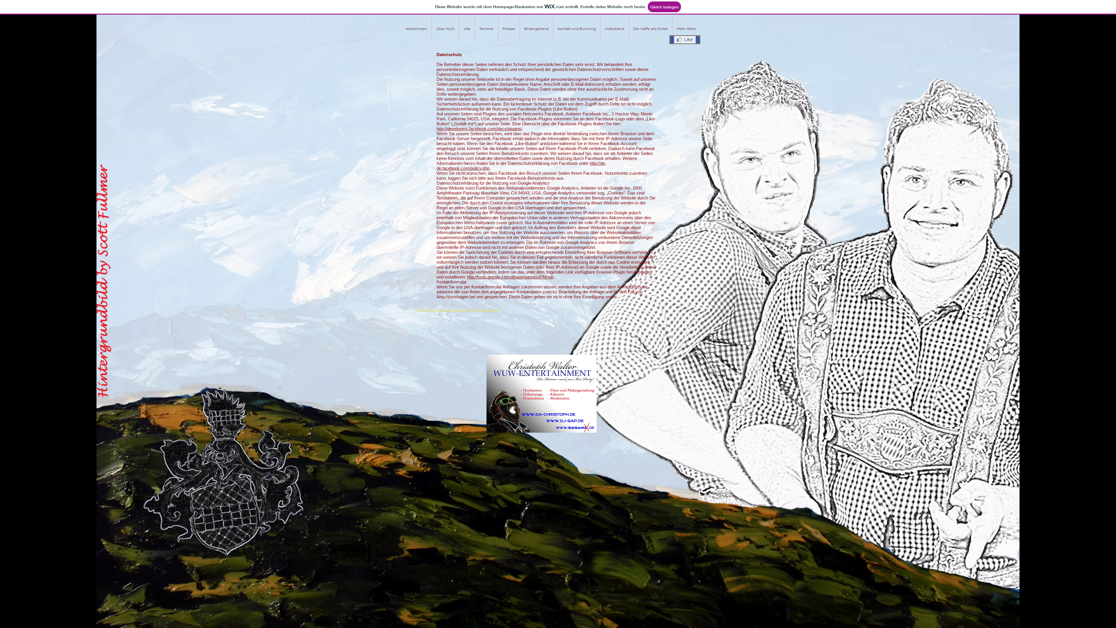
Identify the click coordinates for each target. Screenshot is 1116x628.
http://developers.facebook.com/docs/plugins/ (479, 128)
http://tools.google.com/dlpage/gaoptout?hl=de (510, 276)
